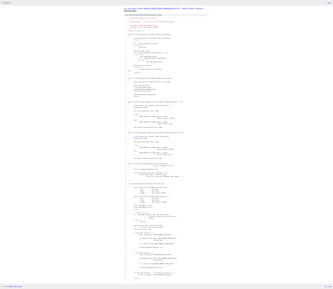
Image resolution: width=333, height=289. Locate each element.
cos (125, 8)
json (329, 286)
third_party (132, 8)
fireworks (199, 8)
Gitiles (10, 286)
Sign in (329, 3)
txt (326, 286)
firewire (191, 8)
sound (184, 8)
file (159, 15)
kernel (140, 8)
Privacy (15, 286)
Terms (20, 286)
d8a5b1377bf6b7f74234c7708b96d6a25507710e (161, 8)
